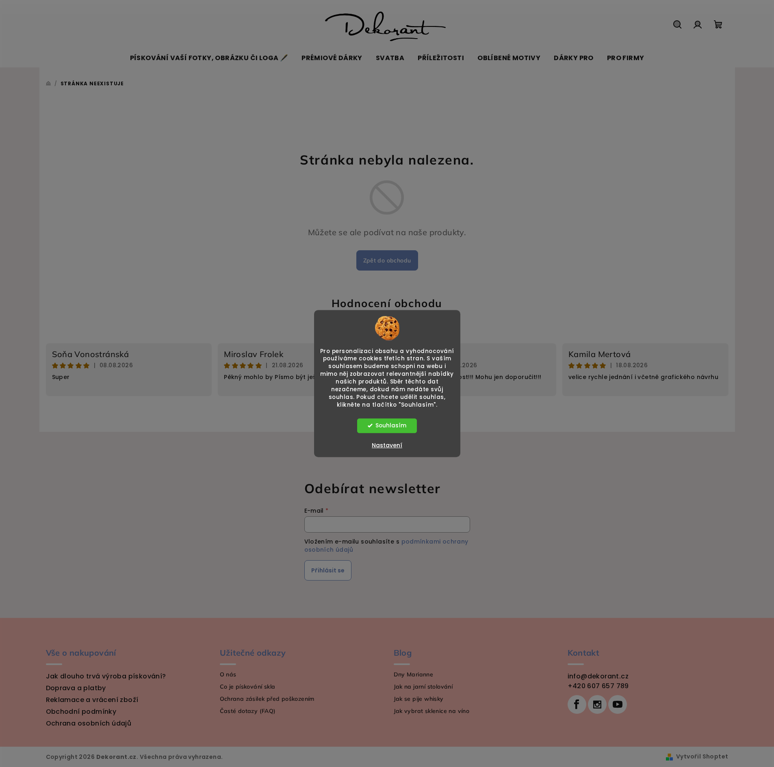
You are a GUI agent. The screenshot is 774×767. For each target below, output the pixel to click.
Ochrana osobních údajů (89, 723)
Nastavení (387, 445)
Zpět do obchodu (387, 260)
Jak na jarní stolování (423, 686)
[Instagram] (597, 704)
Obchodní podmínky (81, 711)
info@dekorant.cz (598, 676)
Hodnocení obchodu (387, 303)
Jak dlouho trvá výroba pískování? (106, 676)
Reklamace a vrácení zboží (92, 699)
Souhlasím (390, 425)
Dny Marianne (414, 674)
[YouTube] (617, 704)
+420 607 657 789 (598, 686)
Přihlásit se (328, 570)
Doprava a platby (76, 688)
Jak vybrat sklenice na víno (432, 711)
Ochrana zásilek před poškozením (267, 699)
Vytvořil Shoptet (702, 756)
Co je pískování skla (247, 686)
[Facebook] (577, 704)
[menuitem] (209, 58)
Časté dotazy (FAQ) (248, 711)
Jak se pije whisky (419, 699)
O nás (228, 674)
